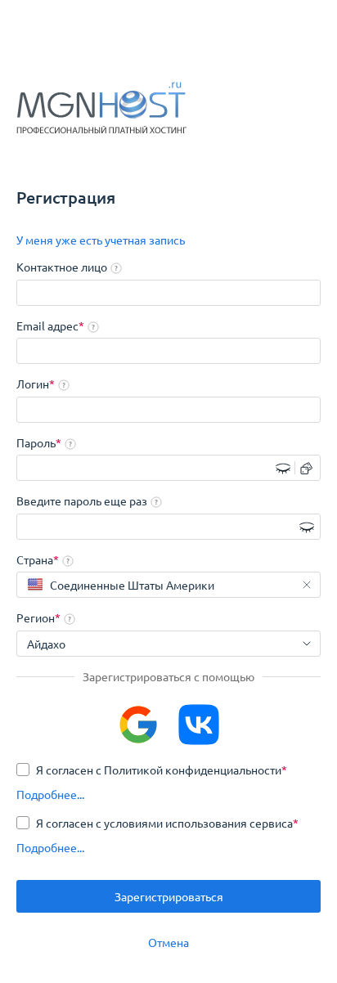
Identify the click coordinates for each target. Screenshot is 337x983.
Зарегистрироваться (169, 896)
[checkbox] (151, 769)
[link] (100, 240)
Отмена (168, 942)
